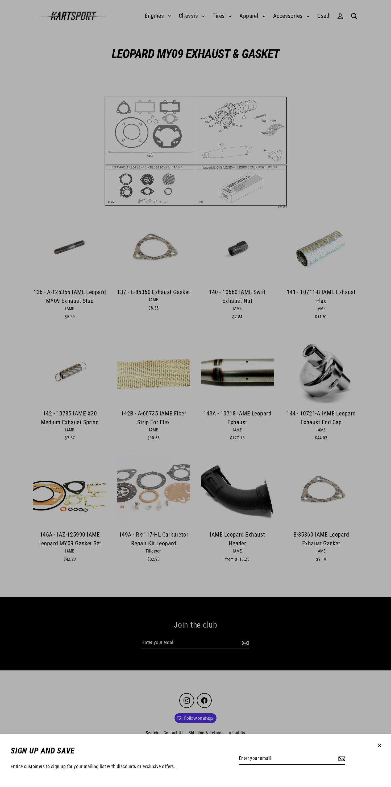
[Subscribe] (341, 758)
